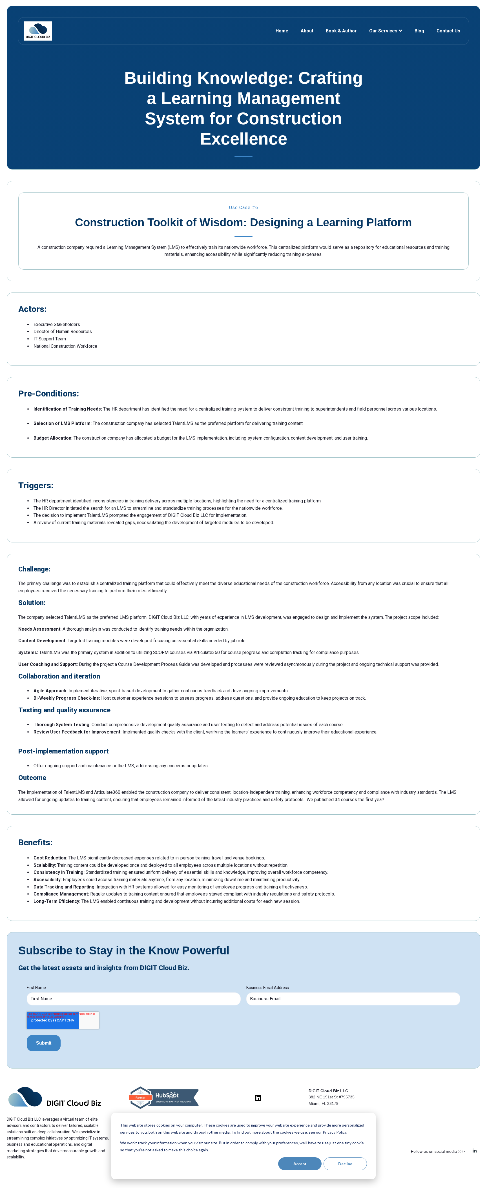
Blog (419, 31)
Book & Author (341, 31)
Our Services (383, 31)
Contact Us (448, 31)
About (307, 31)
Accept (300, 1163)
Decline (345, 1163)
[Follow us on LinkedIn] (258, 1097)
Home (282, 31)
